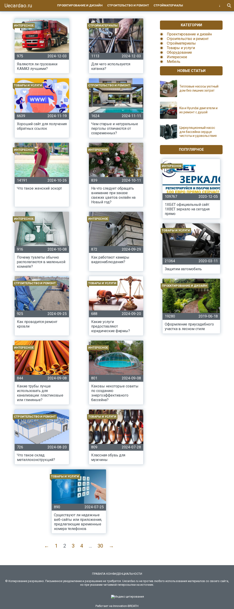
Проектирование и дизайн (80, 5)
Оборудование (179, 52)
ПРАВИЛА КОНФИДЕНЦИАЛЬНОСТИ (117, 573)
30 (100, 546)
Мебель (173, 61)
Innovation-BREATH (125, 606)
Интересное (177, 57)
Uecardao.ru (18, 5)
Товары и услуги (181, 48)
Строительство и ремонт (128, 5)
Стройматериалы (168, 5)
